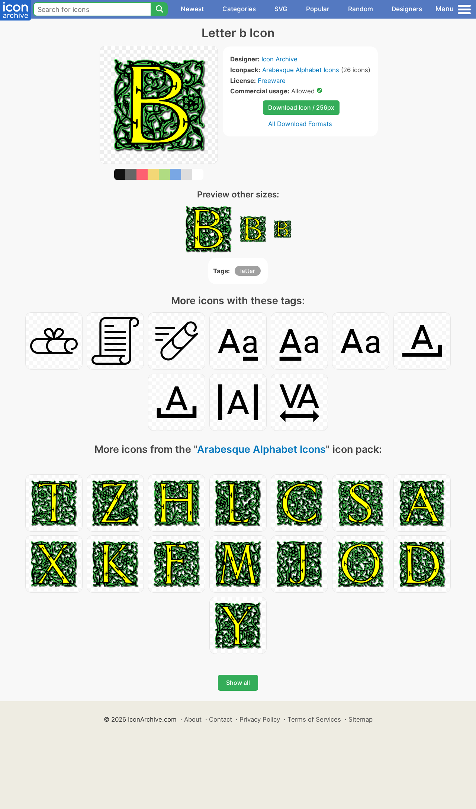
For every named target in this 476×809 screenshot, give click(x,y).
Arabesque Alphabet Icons (300, 70)
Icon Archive (279, 59)
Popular (317, 9)
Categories (239, 9)
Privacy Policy (259, 719)
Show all (238, 682)
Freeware (272, 80)
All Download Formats (300, 124)
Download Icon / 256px (301, 107)
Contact (220, 719)
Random (360, 9)
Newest (192, 9)
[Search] (159, 9)
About (193, 719)
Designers (407, 9)
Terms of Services (314, 719)
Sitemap (360, 719)
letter (247, 270)
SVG (280, 9)
